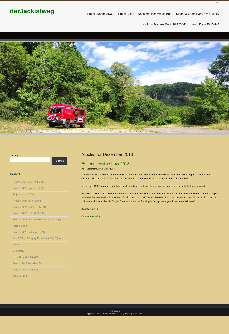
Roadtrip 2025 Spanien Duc (28, 188)
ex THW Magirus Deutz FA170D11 (165, 24)
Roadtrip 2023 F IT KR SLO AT (30, 213)
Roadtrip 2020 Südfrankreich (29, 232)
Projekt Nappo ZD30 (100, 13)
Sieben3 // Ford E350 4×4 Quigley (197, 13)
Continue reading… (92, 216)
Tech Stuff (20, 244)
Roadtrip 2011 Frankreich (27, 269)
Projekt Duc (20, 225)
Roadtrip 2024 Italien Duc (27, 200)
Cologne (19, 251)
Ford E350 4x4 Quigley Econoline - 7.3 (35, 238)
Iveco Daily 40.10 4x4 (26, 257)
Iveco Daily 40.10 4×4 (205, 24)
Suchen (14, 155)
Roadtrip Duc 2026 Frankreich (29, 182)
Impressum (115, 311)
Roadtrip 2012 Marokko (27, 263)
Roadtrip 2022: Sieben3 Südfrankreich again (37, 219)
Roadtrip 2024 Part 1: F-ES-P (29, 207)
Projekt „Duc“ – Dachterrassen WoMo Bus (144, 13)
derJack (19, 276)
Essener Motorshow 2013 (105, 163)
